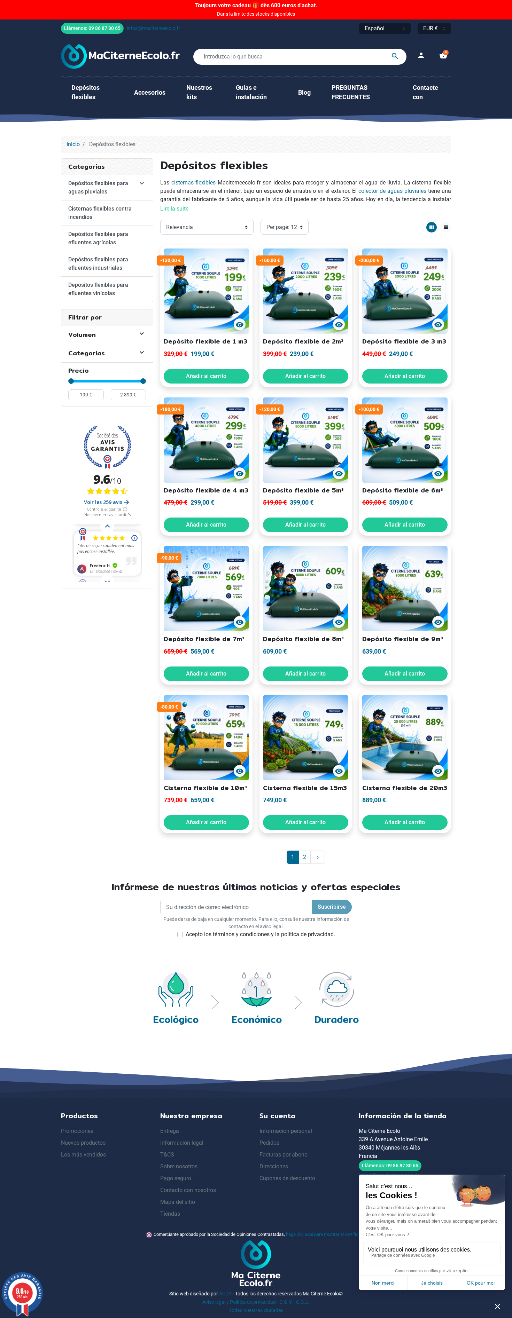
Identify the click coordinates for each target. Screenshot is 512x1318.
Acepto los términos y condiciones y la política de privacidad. (260, 934)
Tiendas (170, 1213)
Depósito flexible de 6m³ (402, 490)
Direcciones (273, 1166)
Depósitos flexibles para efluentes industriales (98, 263)
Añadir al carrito (206, 376)
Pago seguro (175, 1178)
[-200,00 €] (405, 290)
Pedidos (269, 1142)
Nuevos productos (83, 1142)
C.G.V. (286, 1302)
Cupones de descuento (287, 1178)
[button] (443, 56)
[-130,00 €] (206, 290)
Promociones (77, 1131)
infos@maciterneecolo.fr (153, 28)
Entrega (169, 1131)
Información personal (285, 1131)
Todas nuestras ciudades (256, 1310)
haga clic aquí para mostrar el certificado (326, 1234)
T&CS (167, 1154)
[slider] (71, 381)
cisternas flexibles (193, 182)
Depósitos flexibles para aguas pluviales (98, 187)
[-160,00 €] (305, 290)
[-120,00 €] (305, 439)
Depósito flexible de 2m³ (303, 341)
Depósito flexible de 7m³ (204, 639)
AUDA (225, 1293)
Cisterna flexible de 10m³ (205, 788)
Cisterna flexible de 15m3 (305, 788)
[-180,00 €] (206, 439)
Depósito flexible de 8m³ (303, 639)
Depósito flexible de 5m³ (303, 490)
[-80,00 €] (206, 737)
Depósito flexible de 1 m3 (205, 341)
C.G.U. (303, 1302)
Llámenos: (92, 28)
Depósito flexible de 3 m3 (404, 341)
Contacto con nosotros (188, 1190)
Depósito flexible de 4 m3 (206, 490)
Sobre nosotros (178, 1166)
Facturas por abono (283, 1154)
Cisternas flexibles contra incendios (100, 212)
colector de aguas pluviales (392, 191)
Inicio (73, 144)
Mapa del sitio (177, 1202)
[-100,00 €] (405, 439)
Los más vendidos (83, 1154)
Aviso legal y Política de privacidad (239, 1302)
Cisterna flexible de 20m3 (404, 788)
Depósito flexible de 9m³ (402, 639)
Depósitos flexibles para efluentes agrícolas (98, 238)
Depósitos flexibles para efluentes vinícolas (98, 289)
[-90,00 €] (206, 588)
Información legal (181, 1142)
